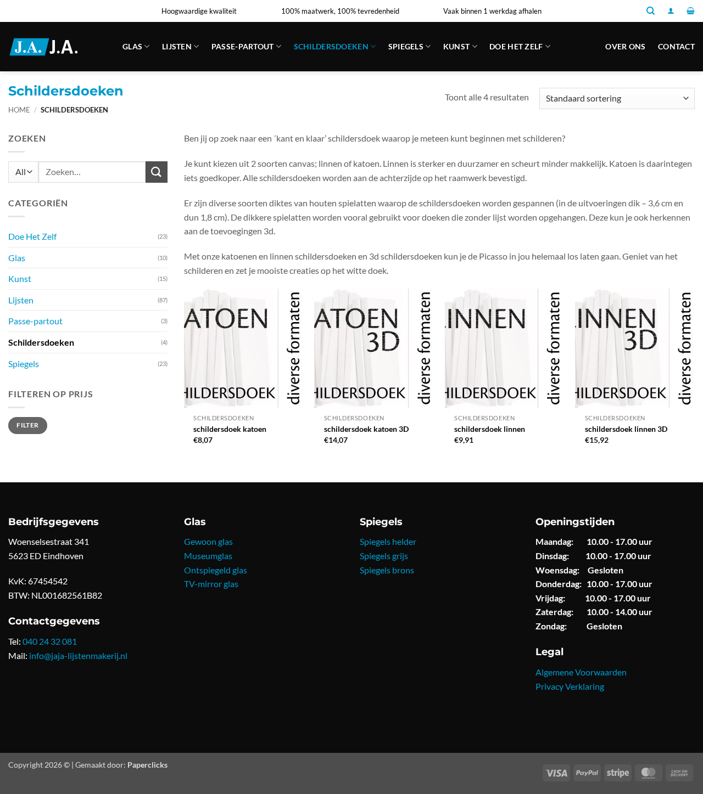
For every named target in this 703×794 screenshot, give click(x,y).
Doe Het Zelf (516, 46)
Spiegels (405, 46)
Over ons (625, 46)
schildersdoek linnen (489, 428)
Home (19, 109)
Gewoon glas (208, 541)
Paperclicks (147, 764)
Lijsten (177, 46)
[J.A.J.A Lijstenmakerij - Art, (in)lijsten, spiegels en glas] (57, 47)
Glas (132, 46)
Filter (27, 425)
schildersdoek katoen (229, 428)
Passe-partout (242, 46)
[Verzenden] (157, 172)
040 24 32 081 (50, 641)
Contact (676, 46)
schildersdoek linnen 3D (626, 428)
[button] (670, 11)
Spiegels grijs (384, 555)
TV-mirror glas (211, 583)
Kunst (456, 46)
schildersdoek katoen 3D (366, 428)
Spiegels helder (388, 541)
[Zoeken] (650, 11)
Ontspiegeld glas (215, 570)
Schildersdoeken (331, 46)
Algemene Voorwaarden (581, 672)
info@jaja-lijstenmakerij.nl (78, 655)
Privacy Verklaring (569, 686)
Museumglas (208, 555)
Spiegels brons (387, 570)
